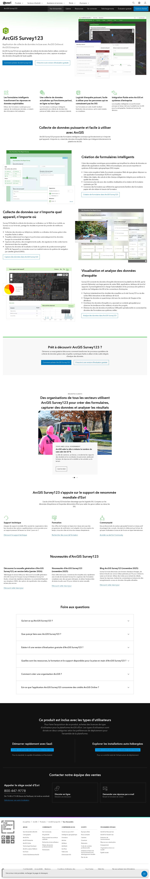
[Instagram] (8, 841)
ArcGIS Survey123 (10, 9)
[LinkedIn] (12, 837)
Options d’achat (141, 8)
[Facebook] (3, 837)
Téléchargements (107, 8)
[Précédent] (42, 433)
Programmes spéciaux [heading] (108, 827)
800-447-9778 (15, 791)
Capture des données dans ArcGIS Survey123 (21, 257)
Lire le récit (61, 469)
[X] (8, 837)
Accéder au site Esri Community (111, 535)
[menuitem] (31, 831)
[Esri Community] (3, 841)
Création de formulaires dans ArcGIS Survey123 (100, 194)
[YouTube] (12, 841)
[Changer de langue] (139, 3)
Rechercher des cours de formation (65, 535)
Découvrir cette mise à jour (13, 588)
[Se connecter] (145, 2)
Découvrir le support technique (15, 535)
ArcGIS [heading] (25, 827)
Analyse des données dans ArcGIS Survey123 (99, 315)
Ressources (79, 8)
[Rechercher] (133, 3)
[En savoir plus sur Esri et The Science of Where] (8, 827)
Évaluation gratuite (125, 8)
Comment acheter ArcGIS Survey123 (17, 62)
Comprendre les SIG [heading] (68, 827)
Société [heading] (83, 827)
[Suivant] (108, 433)
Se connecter (92, 8)
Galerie (68, 8)
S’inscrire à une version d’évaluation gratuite (53, 62)
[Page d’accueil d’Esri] (7, 3)
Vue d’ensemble (56, 8)
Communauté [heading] (47, 827)
